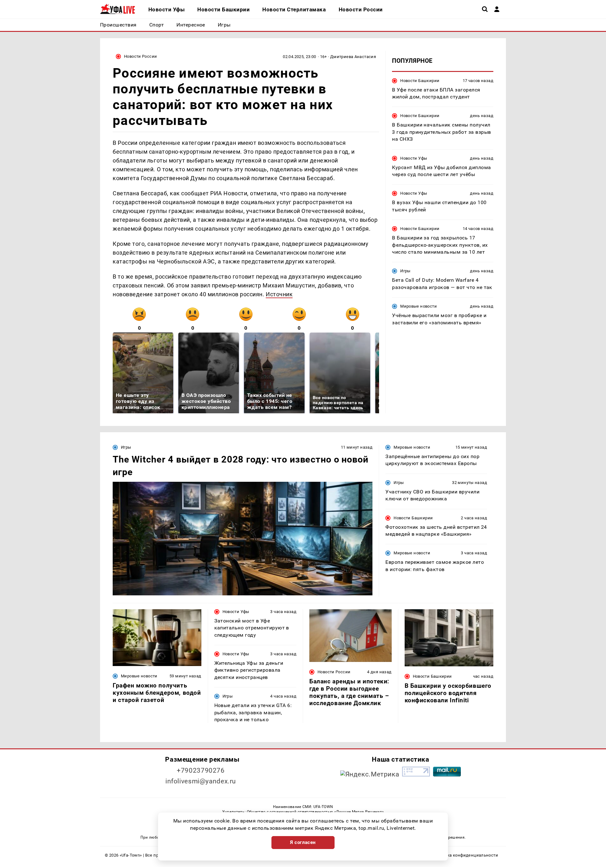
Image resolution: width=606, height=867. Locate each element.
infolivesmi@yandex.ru (200, 781)
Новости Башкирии (419, 80)
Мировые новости (418, 306)
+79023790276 (201, 770)
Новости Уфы (413, 158)
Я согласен (303, 842)
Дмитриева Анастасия (353, 56)
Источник (279, 294)
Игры (405, 270)
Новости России (140, 56)
